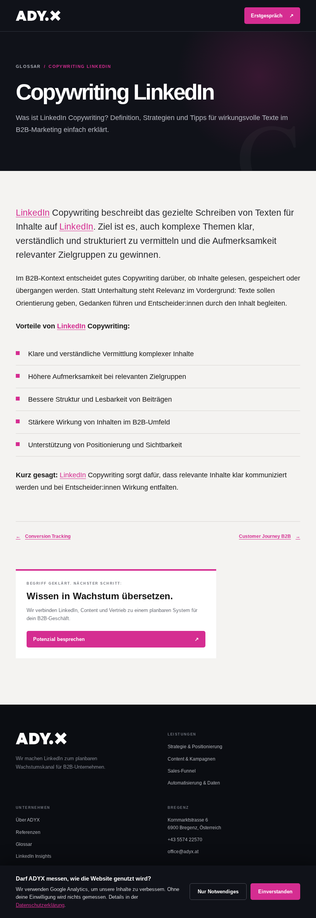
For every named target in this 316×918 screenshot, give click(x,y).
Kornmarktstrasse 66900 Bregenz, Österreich (194, 823)
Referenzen (28, 832)
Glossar (28, 66)
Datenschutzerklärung (40, 905)
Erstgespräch (272, 16)
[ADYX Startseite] (38, 15)
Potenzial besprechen (116, 639)
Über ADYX (28, 820)
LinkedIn (33, 213)
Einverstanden (275, 891)
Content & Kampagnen (191, 759)
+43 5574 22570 (185, 839)
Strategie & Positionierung (195, 746)
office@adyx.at (183, 851)
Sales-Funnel (182, 771)
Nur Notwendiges (218, 891)
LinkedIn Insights (33, 856)
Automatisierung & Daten (194, 783)
